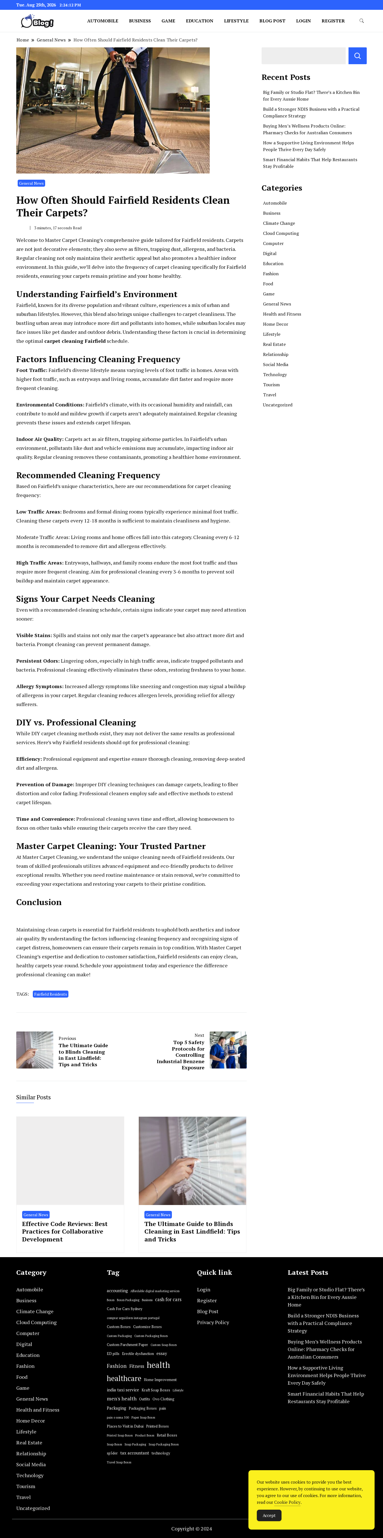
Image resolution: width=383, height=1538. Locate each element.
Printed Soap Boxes (120, 1435)
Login (303, 21)
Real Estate (274, 344)
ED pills (113, 1353)
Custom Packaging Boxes (151, 1336)
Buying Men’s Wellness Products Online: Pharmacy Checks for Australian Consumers (325, 1349)
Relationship (276, 354)
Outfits (144, 1399)
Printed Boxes (157, 1426)
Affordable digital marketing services (154, 1291)
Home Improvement (160, 1379)
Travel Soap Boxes (119, 1462)
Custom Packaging (119, 1336)
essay (161, 1353)
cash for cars (168, 1299)
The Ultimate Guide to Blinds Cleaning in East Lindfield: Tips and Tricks (192, 1231)
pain (162, 1408)
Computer (273, 243)
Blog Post (272, 21)
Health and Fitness (282, 314)
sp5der (112, 1453)
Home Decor (275, 324)
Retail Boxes (167, 1435)
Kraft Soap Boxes (156, 1390)
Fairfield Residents (50, 994)
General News (31, 183)
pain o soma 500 (118, 1417)
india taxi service (123, 1390)
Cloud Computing (281, 233)
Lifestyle (236, 21)
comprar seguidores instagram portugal (133, 1318)
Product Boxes (144, 1435)
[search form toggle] (362, 21)
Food (268, 284)
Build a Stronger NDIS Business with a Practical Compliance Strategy (323, 1323)
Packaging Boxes (143, 1408)
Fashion (271, 273)
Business (140, 21)
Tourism (271, 384)
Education (199, 21)
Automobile (102, 21)
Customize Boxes (147, 1326)
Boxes (110, 1300)
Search (358, 55)
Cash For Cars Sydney (124, 1308)
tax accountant (134, 1453)
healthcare (124, 1378)
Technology (275, 374)
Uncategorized (277, 405)
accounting (117, 1290)
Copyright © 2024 (191, 1528)
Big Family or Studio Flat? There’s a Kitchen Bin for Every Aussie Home (326, 1297)
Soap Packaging (135, 1444)
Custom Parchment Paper (127, 1344)
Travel (269, 395)
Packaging (116, 1408)
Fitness (136, 1366)
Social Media (275, 364)
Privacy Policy (213, 1322)
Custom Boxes (119, 1326)
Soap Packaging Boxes (164, 1444)
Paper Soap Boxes (143, 1417)
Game (168, 21)
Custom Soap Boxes (164, 1345)
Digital (269, 253)
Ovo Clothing (163, 1399)
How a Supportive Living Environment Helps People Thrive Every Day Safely (327, 1375)
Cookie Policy (287, 1502)
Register (333, 21)
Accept (269, 1515)
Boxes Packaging (128, 1300)
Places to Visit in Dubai (125, 1426)
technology (161, 1453)
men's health (122, 1398)
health (158, 1364)
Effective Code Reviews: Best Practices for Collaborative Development (65, 1231)
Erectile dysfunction (138, 1353)
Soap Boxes (114, 1444)
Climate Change (279, 223)
